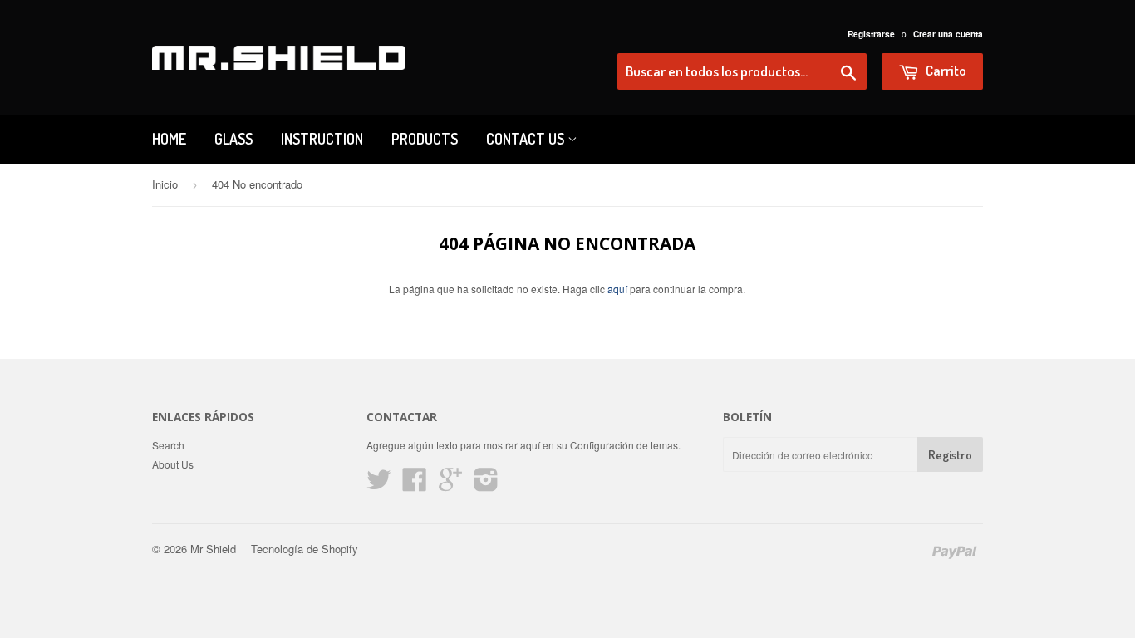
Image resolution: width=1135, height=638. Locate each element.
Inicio (165, 184)
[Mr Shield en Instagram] (486, 485)
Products (424, 139)
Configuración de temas (624, 445)
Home (169, 139)
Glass (233, 139)
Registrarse (871, 34)
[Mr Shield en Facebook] (414, 485)
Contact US (527, 139)
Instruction (322, 139)
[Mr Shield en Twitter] (378, 485)
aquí (617, 289)
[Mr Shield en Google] (450, 485)
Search (168, 445)
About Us (173, 464)
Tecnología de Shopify (304, 549)
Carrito (944, 70)
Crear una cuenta (948, 34)
